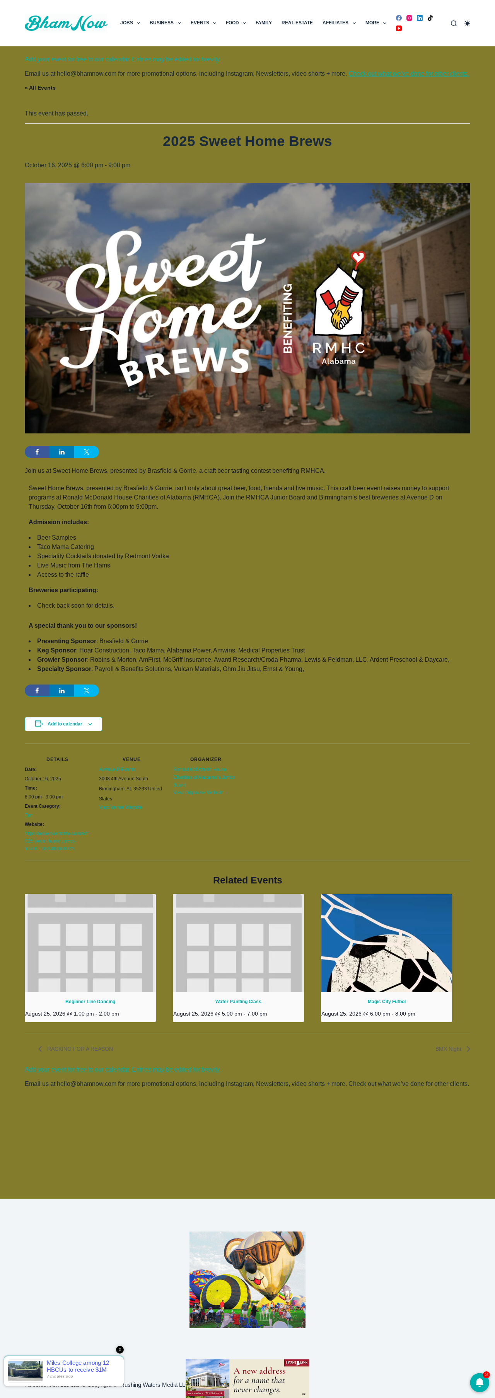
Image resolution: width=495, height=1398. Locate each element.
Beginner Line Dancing (90, 1001)
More (372, 22)
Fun (29, 815)
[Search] (454, 23)
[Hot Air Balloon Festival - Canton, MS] (247, 1279)
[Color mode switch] (467, 23)
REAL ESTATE (297, 22)
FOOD (232, 22)
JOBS (126, 22)
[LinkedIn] (420, 18)
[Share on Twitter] (86, 452)
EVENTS (200, 22)
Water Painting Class (238, 1001)
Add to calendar (65, 724)
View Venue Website (120, 807)
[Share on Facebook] (37, 452)
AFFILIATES (335, 22)
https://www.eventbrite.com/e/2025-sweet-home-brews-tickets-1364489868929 (56, 841)
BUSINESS (162, 22)
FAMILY (264, 22)
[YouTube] (399, 28)
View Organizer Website (198, 792)
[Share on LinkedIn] (62, 452)
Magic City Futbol (387, 1001)
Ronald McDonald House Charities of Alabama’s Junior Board (204, 777)
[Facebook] (399, 18)
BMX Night (449, 1049)
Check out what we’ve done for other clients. (408, 73)
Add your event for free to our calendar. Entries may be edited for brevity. (123, 59)
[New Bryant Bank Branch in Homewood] (247, 1378)
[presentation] (90, 943)
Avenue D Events (117, 769)
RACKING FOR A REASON (79, 1049)
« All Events (40, 88)
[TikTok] (430, 18)
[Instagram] (409, 18)
